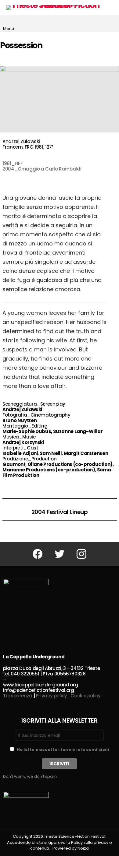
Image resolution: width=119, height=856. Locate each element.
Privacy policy (51, 695)
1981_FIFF (12, 163)
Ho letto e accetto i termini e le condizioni (63, 749)
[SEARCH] (111, 23)
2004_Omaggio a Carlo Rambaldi (41, 169)
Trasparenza (17, 695)
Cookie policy (85, 695)
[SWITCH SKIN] (111, 7)
